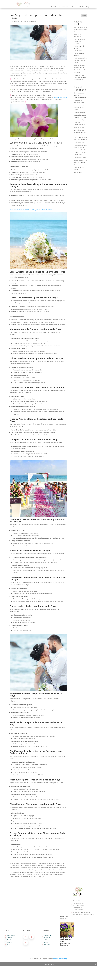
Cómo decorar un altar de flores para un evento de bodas (80, 115)
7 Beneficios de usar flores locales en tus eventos (80, 147)
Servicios (65, 7)
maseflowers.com (17, 21)
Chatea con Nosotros (60, 97)
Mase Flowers (55, 7)
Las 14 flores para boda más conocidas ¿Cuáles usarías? (80, 139)
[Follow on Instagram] (31, 936)
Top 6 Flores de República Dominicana (80, 152)
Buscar (84, 15)
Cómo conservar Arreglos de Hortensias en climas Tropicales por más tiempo (80, 58)
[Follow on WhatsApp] (25, 942)
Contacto (80, 7)
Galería (72, 7)
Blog (87, 7)
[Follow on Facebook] (25, 936)
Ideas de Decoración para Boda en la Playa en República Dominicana (31, 210)
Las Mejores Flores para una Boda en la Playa (80, 160)
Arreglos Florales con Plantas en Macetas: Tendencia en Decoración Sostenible (80, 31)
